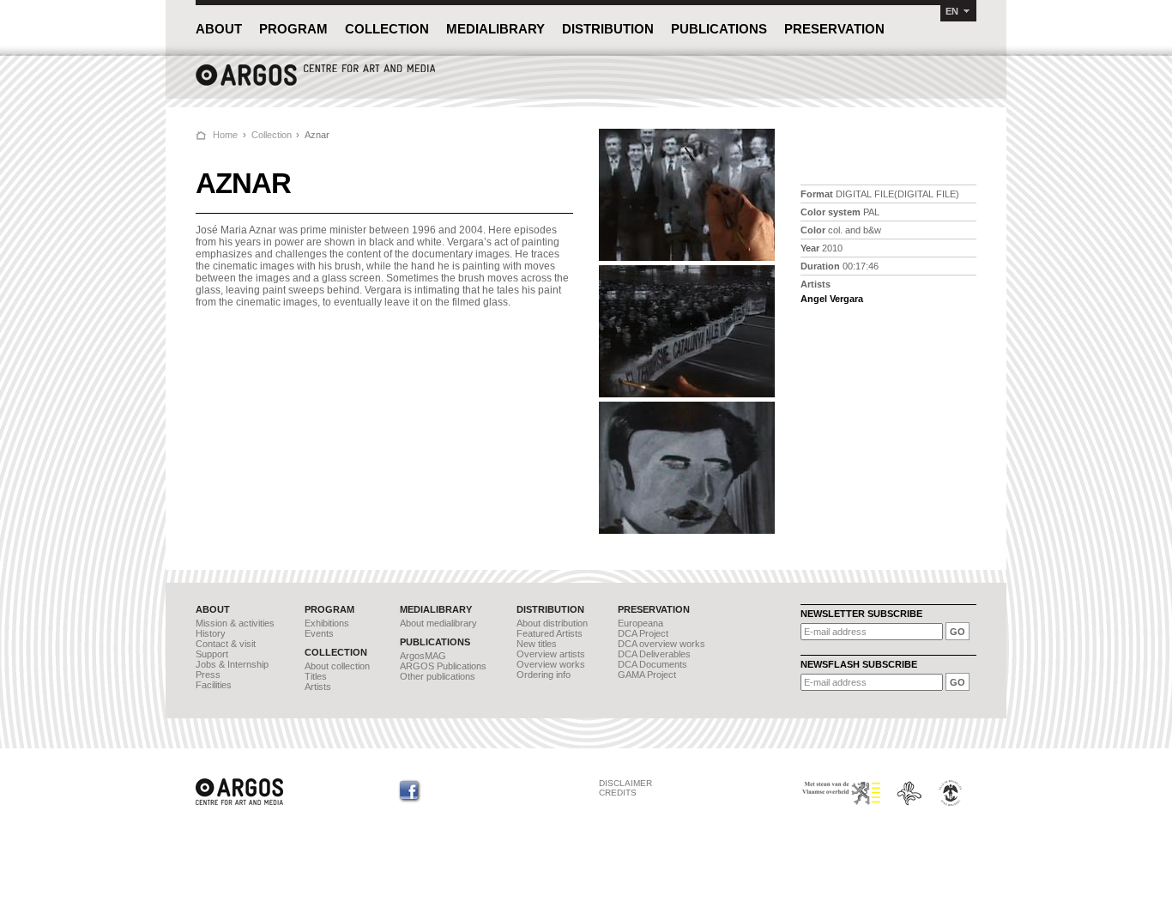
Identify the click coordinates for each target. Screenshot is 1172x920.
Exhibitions (327, 623)
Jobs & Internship (232, 664)
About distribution (552, 623)
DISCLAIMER (625, 783)
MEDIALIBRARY (495, 28)
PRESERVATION (834, 28)
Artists (318, 686)
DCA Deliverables (654, 654)
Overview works (551, 664)
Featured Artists (550, 633)
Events (319, 633)
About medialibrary (438, 623)
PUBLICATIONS (719, 28)
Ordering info (544, 674)
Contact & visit (226, 644)
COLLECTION (387, 28)
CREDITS (618, 792)
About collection (337, 666)
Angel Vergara (831, 299)
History (211, 633)
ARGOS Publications (443, 666)
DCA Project (643, 633)
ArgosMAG (423, 656)
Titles (316, 676)
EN (951, 11)
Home (225, 135)
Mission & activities (235, 623)
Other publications (437, 676)
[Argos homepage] (316, 83)
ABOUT (219, 28)
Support (212, 654)
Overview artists (551, 654)
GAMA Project (647, 674)
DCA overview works (661, 644)
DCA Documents (652, 664)
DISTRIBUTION (608, 28)
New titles (537, 644)
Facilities (214, 685)
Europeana (640, 623)
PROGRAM (293, 28)
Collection (271, 135)
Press (208, 674)
